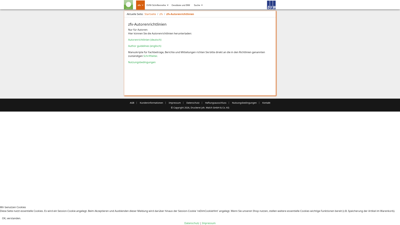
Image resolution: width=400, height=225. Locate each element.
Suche (197, 5)
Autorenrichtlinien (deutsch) (144, 39)
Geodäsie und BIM (181, 5)
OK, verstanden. (11, 218)
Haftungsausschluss (215, 103)
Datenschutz (193, 103)
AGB (132, 103)
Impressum (175, 103)
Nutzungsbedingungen (142, 62)
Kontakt (266, 103)
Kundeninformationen (151, 103)
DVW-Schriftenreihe (156, 5)
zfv (139, 5)
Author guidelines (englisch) (144, 46)
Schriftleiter (150, 56)
